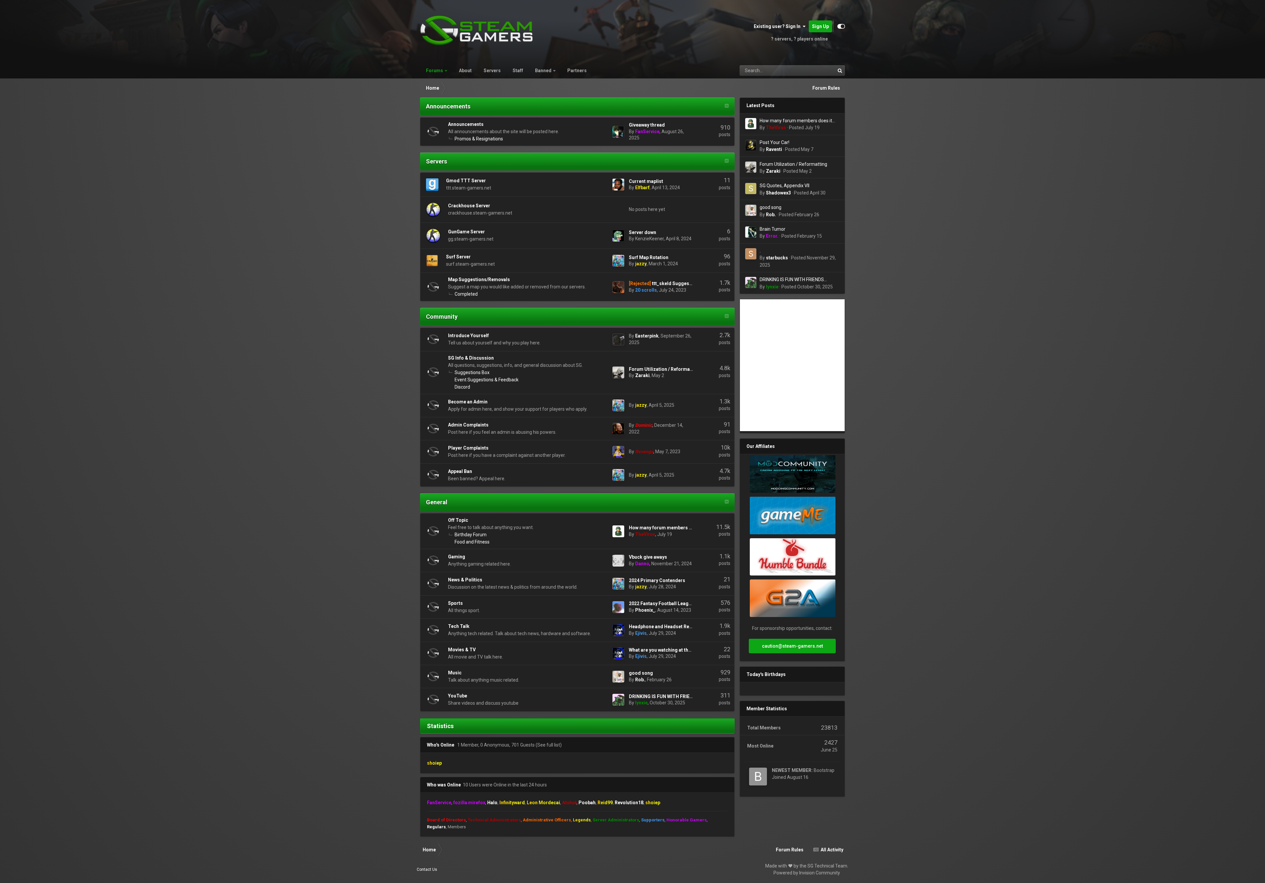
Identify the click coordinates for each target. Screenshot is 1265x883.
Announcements (448, 106)
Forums (434, 70)
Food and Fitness (472, 542)
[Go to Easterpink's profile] (618, 339)
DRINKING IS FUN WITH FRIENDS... (666, 696)
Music (455, 672)
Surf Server (458, 256)
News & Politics (465, 579)
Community (442, 316)
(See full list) (549, 745)
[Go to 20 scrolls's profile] (618, 287)
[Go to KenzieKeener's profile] (618, 236)
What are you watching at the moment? (671, 650)
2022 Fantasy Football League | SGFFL (670, 603)
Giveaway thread (647, 125)
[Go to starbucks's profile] (750, 253)
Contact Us (427, 869)
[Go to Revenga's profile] (618, 452)
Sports (455, 603)
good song (641, 673)
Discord (462, 387)
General (436, 502)
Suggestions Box (472, 372)
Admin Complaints (468, 424)
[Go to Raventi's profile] (750, 145)
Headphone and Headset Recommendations (677, 626)
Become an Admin (468, 401)
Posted (804, 127)
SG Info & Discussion (471, 358)
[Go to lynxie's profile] (618, 700)
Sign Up (820, 26)
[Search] (839, 70)
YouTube (457, 695)
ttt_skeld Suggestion (675, 283)
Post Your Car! (774, 142)
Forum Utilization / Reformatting (664, 369)
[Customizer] (841, 26)
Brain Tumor (772, 229)
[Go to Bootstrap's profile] (758, 776)
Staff (518, 70)
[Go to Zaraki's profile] (618, 372)
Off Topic (458, 520)
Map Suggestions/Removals (479, 279)
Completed (466, 294)
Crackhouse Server (469, 205)
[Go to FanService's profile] (618, 132)
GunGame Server (466, 231)
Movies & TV (462, 649)
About (465, 70)
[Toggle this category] (727, 106)
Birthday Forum (471, 534)
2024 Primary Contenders (657, 580)
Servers (492, 70)
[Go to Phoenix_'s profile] (618, 607)
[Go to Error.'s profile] (750, 232)
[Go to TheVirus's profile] (618, 531)
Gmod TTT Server (466, 180)
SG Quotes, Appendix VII (784, 185)
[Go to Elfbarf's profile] (618, 185)
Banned (543, 70)
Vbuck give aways (648, 557)
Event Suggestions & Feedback (487, 379)
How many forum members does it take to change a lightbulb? (796, 121)
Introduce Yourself (468, 335)
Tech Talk (458, 626)
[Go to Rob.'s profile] (618, 677)
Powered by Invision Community (806, 872)
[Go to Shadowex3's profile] (750, 188)
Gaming (456, 556)
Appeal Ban (460, 471)
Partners (577, 70)
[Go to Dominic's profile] (618, 429)
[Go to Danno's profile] (618, 561)
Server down (642, 232)
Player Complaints (468, 448)
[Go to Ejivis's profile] (618, 630)
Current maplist (646, 181)
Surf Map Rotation (648, 257)
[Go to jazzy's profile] (618, 261)
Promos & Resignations (479, 138)
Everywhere (815, 70)
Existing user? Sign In (778, 26)
